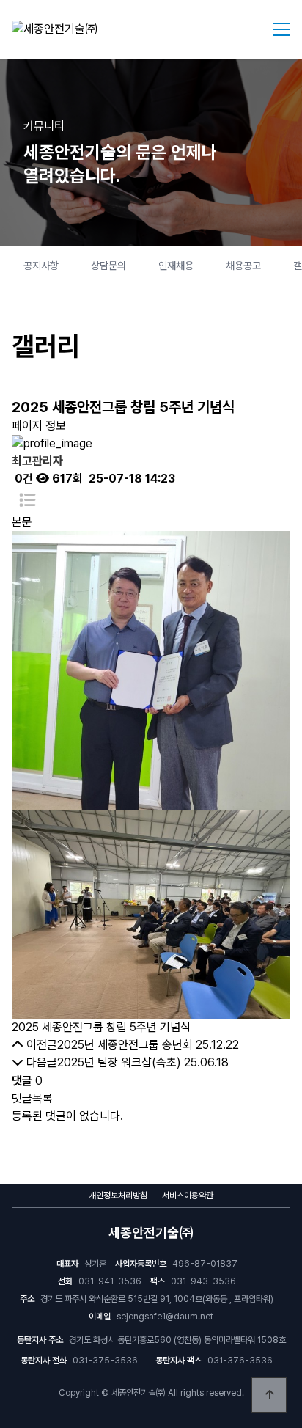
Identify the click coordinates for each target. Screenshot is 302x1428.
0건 (22, 479)
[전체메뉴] (281, 29)
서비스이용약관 (187, 1195)
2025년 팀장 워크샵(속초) (119, 1062)
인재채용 (176, 265)
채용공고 (243, 265)
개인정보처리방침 (118, 1195)
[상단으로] (269, 1395)
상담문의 (108, 265)
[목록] (27, 500)
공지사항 (41, 265)
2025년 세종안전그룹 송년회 (125, 1045)
